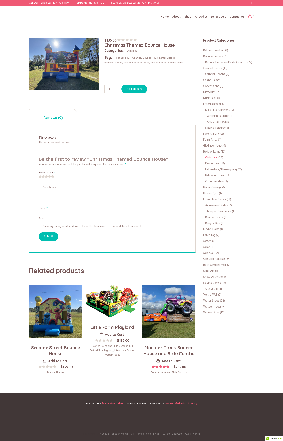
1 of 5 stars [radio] (40, 176)
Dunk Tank (209, 98)
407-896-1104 (60, 3)
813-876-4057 (97, 3)
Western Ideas (112, 355)
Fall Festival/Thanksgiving (221, 169)
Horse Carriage (212, 187)
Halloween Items (215, 175)
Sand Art (208, 271)
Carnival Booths (215, 74)
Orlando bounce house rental (167, 63)
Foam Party (210, 140)
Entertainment (212, 104)
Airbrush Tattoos (218, 116)
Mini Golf (209, 253)
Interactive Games (124, 350)
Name (43, 208)
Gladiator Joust (213, 145)
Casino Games (212, 80)
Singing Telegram (215, 128)
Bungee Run (212, 223)
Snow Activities (213, 277)
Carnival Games (212, 68)
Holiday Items (211, 151)
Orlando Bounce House (136, 63)
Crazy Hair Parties (218, 122)
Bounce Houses (55, 372)
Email (43, 218)
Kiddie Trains (211, 229)
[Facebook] (251, 3)
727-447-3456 (151, 3)
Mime (206, 247)
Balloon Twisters (213, 50)
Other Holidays (214, 181)
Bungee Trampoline (219, 211)
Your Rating (47, 172)
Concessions (211, 86)
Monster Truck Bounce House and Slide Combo (168, 350)
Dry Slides (209, 92)
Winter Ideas (211, 312)
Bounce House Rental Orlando (159, 58)
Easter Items (213, 163)
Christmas (131, 51)
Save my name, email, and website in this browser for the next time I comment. (92, 226)
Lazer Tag (209, 235)
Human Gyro (210, 193)
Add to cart (134, 89)
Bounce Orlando (113, 63)
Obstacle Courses (214, 259)
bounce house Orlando (128, 58)
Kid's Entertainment (217, 110)
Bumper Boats (214, 217)
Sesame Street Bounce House (55, 350)
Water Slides (211, 300)
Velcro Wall (210, 295)
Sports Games (212, 283)
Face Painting (211, 134)
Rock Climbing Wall (214, 265)
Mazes (207, 241)
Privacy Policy (91, 434)
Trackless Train (212, 289)
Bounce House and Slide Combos (110, 346)
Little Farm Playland (112, 327)
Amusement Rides (216, 205)
